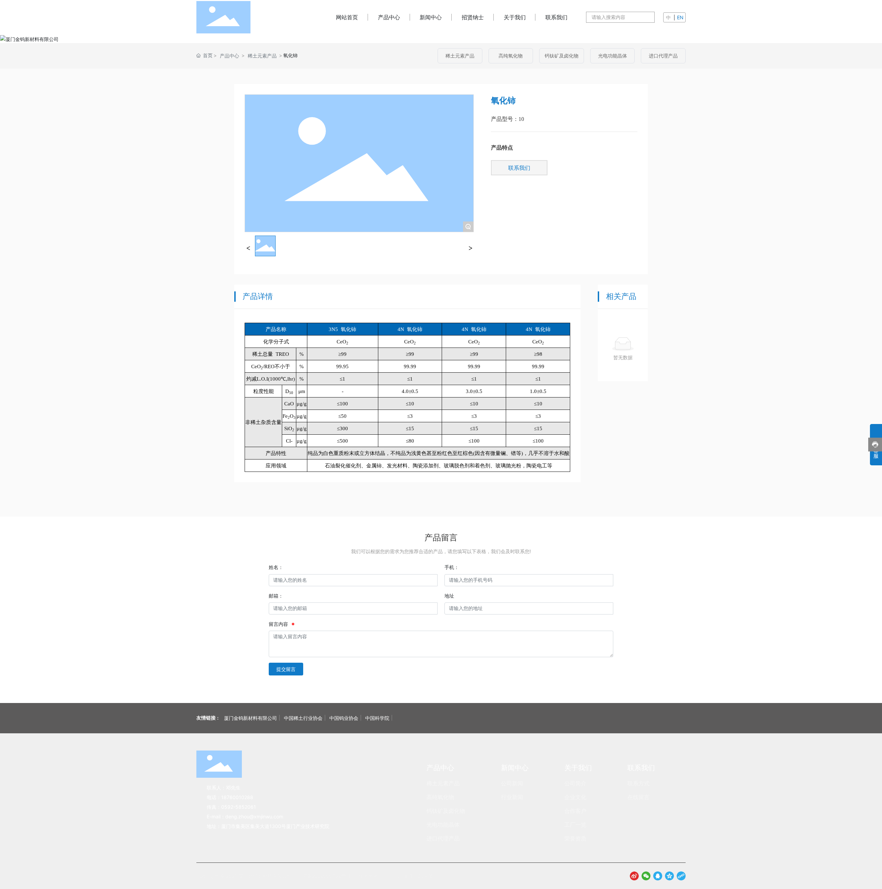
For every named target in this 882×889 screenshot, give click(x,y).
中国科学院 (377, 718)
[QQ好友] (657, 875)
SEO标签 (424, 876)
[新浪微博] (634, 875)
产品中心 (229, 56)
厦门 (407, 876)
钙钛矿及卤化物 (561, 56)
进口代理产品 (663, 56)
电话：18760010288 (230, 797)
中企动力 (392, 876)
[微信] (646, 875)
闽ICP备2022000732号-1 (322, 876)
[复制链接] (681, 875)
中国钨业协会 (343, 718)
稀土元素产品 (262, 56)
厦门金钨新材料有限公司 (250, 718)
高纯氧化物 (511, 56)
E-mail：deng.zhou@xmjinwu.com (245, 816)
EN (680, 17)
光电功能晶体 (612, 56)
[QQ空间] (669, 875)
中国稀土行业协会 (303, 718)
